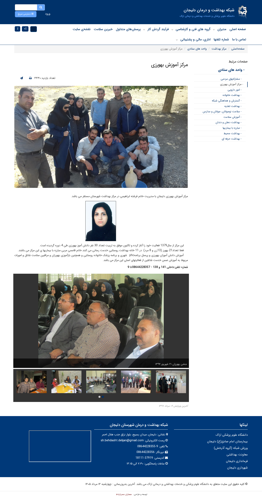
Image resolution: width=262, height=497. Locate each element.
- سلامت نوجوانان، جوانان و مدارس (222, 111)
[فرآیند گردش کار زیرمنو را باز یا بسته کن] (144, 29)
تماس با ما (239, 39)
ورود (47, 13)
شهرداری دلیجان (237, 467)
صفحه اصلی (237, 29)
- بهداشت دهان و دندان (229, 122)
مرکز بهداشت (219, 49)
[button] (25, 14)
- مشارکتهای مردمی (231, 79)
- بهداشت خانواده (232, 95)
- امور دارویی (235, 90)
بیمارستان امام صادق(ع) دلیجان (227, 441)
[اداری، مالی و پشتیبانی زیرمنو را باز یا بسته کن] (177, 39)
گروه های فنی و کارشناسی (193, 29)
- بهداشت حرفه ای (232, 139)
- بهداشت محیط (233, 133)
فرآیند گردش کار (158, 29)
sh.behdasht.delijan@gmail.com (122, 440)
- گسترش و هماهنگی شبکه (227, 101)
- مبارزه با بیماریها (232, 128)
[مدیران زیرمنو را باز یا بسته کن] (214, 29)
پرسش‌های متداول (128, 29)
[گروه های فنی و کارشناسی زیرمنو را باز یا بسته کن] (172, 29)
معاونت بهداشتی (237, 454)
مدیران (221, 29)
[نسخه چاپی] (30, 78)
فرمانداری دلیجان (237, 461)
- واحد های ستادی (231, 70)
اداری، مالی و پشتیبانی (195, 39)
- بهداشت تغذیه (233, 106)
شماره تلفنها (221, 39)
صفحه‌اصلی (238, 49)
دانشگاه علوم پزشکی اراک (232, 434)
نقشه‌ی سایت (81, 29)
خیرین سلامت (103, 29)
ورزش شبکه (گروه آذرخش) (231, 448)
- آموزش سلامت (233, 117)
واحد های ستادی (197, 49)
